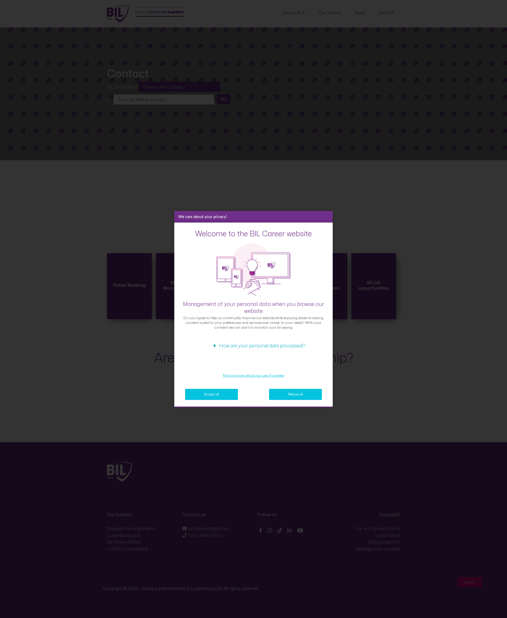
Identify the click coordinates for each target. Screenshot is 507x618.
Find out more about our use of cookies (253, 375)
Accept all (211, 394)
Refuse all (295, 394)
